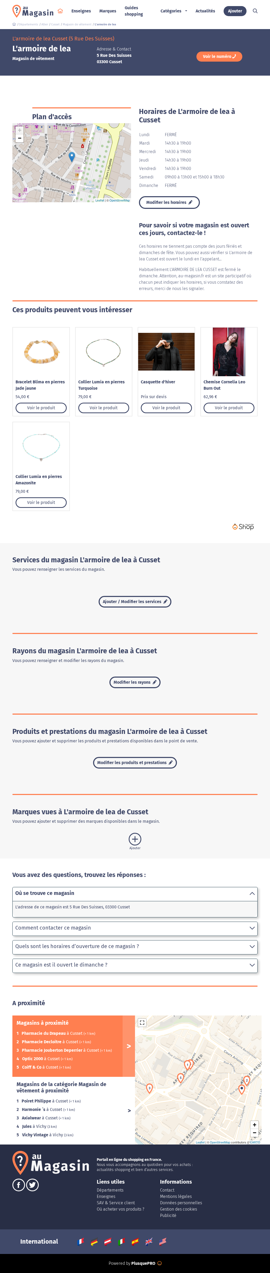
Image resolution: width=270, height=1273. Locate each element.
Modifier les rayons (133, 682)
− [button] (19, 138)
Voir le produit (41, 407)
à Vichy (34, 1126)
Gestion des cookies (178, 1209)
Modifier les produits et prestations (132, 762)
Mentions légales (176, 1196)
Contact (167, 1190)
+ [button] (19, 130)
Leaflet (99, 200)
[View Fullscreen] (142, 1023)
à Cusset (53, 1033)
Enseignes (106, 1196)
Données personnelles (181, 1202)
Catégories (171, 10)
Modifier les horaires (166, 202)
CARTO (255, 1142)
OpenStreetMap (119, 200)
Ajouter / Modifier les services (132, 601)
